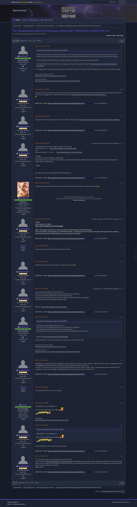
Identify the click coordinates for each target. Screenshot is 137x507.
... (36, 41)
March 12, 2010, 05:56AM (41, 246)
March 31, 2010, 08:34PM (41, 456)
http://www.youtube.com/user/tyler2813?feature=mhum (50, 76)
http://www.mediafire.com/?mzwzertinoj (54, 307)
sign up (40, 2)
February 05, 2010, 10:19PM (42, 89)
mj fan (24, 405)
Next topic (119, 35)
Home (18, 20)
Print (122, 41)
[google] (23, 66)
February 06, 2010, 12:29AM (42, 116)
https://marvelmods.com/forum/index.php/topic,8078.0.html (51, 420)
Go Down (16, 41)
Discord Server (35, 20)
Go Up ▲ (127, 502)
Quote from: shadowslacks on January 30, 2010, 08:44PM (53, 50)
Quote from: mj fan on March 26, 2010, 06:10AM (50, 429)
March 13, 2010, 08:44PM (41, 261)
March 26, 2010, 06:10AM (41, 403)
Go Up (15, 482)
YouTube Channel (48, 20)
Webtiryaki (15, 502)
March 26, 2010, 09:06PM (41, 425)
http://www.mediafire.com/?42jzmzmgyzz (55, 337)
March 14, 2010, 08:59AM (41, 387)
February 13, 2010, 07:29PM (42, 219)
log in (34, 2)
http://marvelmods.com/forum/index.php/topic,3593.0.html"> (66, 103)
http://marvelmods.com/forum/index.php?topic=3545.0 (88, 95)
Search (25, 20)
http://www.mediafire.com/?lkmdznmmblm (63, 148)
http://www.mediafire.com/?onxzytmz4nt (69, 152)
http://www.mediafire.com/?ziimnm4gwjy (49, 226)
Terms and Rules (119, 502)
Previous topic (110, 35)
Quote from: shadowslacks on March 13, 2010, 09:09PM (52, 321)
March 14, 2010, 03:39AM (41, 360)
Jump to (97, 491)
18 (38, 41)
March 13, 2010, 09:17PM (41, 317)
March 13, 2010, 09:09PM (41, 288)
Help (113, 502)
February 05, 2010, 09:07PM (42, 46)
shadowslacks (24, 99)
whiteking (24, 198)
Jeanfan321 (24, 56)
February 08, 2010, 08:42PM (42, 183)
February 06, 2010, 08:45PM (42, 143)
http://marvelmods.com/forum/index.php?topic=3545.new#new (100, 120)
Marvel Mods (19, 10)
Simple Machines (21, 504)
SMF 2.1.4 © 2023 (11, 504)
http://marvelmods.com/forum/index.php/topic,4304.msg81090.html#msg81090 (57, 81)
